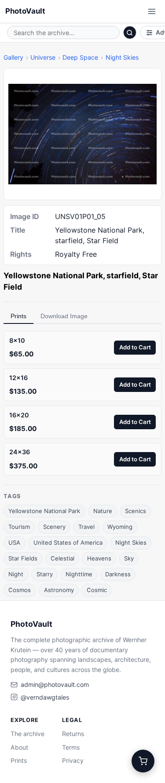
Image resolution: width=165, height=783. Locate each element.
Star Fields (22, 558)
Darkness (118, 574)
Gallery (13, 57)
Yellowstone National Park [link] (53, 275)
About (19, 747)
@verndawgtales (45, 697)
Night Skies (122, 57)
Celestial (62, 558)
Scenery (54, 526)
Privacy (73, 760)
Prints (18, 316)
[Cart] (143, 761)
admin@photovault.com (55, 684)
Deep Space (80, 57)
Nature (102, 510)
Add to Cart (135, 347)
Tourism (19, 526)
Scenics (135, 510)
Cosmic (97, 589)
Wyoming (119, 526)
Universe (42, 57)
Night (15, 574)
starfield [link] (122, 275)
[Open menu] (152, 11)
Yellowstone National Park (44, 510)
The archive (27, 733)
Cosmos (19, 589)
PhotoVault (25, 11)
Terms (71, 747)
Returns (73, 733)
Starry (45, 574)
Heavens (99, 558)
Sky (129, 558)
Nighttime (79, 574)
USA (14, 542)
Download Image (64, 316)
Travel (86, 526)
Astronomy (59, 589)
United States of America (68, 542)
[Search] (129, 32)
